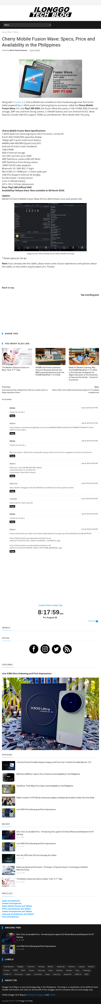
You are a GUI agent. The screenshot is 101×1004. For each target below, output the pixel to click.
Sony (77, 970)
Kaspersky (61, 966)
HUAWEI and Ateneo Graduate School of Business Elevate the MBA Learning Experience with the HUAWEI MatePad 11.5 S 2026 (50, 371)
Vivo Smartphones (10, 917)
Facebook (31, 995)
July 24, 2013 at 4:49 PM (89, 441)
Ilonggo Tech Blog (25, 1001)
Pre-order (38, 974)
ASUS (23, 970)
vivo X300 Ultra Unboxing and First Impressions (36, 809)
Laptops (82, 966)
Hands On (67, 974)
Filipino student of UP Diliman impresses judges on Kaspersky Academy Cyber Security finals (55, 798)
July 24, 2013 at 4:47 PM (89, 408)
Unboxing (86, 970)
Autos (51, 970)
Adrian (12, 408)
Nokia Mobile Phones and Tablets (17, 906)
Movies (50, 966)
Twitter (52, 995)
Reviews (59, 970)
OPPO (15, 970)
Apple (28, 974)
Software (71, 966)
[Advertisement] (50, 122)
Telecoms (31, 966)
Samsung (41, 970)
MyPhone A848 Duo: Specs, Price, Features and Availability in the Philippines (48, 774)
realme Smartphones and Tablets (17, 911)
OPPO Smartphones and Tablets (16, 909)
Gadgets (20, 966)
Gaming (41, 966)
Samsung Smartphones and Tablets (18, 914)
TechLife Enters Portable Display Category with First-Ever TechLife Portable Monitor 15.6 (53, 762)
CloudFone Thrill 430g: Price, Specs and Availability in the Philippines (44, 786)
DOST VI (78, 974)
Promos (6, 970)
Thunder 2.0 (19, 102)
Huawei (69, 970)
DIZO (86, 974)
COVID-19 (7, 974)
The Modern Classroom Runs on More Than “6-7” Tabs (15, 368)
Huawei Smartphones (12, 903)
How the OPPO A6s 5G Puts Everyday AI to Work (36, 855)
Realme (91, 966)
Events (31, 970)
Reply (12, 416)
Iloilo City (57, 974)
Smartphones (9, 966)
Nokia (48, 974)
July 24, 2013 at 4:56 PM (89, 483)
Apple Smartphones (11, 901)
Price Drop (18, 974)
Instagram (40, 995)
